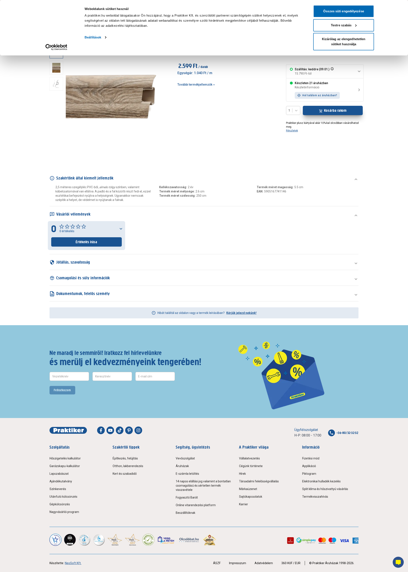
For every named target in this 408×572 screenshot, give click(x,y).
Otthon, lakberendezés (128, 466)
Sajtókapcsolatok (250, 496)
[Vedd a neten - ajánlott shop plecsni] (166, 540)
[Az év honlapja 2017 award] (132, 540)
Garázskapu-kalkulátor (65, 466)
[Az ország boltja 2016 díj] (114, 540)
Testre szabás (341, 25)
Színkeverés (58, 489)
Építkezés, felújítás (125, 458)
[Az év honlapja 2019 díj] (99, 540)
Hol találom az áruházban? (319, 95)
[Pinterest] (129, 430)
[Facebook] (101, 430)
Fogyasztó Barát (187, 497)
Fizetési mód (310, 458)
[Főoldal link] (68, 430)
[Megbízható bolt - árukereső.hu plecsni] (148, 540)
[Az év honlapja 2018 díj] (84, 540)
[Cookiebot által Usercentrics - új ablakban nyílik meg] (56, 47)
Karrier (243, 504)
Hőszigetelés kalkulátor (65, 458)
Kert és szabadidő (125, 473)
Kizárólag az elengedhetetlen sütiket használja (344, 41)
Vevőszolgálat (185, 458)
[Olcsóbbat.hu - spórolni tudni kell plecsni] (189, 540)
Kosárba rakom (335, 110)
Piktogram (309, 473)
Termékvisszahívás (315, 496)
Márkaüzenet (248, 489)
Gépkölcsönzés (60, 504)
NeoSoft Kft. (73, 563)
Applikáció (309, 466)
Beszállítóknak (185, 512)
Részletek (292, 130)
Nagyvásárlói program (64, 512)
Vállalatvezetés (249, 458)
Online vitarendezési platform (196, 505)
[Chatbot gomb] (398, 562)
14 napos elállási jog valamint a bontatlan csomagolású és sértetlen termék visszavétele (203, 485)
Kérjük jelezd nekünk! (241, 313)
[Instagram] (138, 430)
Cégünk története (251, 466)
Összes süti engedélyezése (343, 11)
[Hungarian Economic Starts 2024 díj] (55, 540)
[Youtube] (110, 430)
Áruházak (182, 466)
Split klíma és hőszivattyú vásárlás (325, 489)
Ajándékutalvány (61, 481)
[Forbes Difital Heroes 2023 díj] (70, 540)
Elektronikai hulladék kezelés (321, 481)
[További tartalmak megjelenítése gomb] (57, 153)
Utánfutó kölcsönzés (63, 496)
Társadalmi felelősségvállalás (259, 481)
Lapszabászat (59, 473)
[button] (332, 71)
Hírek (242, 473)
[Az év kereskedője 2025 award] (210, 540)
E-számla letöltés (187, 473)
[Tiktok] (119, 430)
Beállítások (93, 37)
